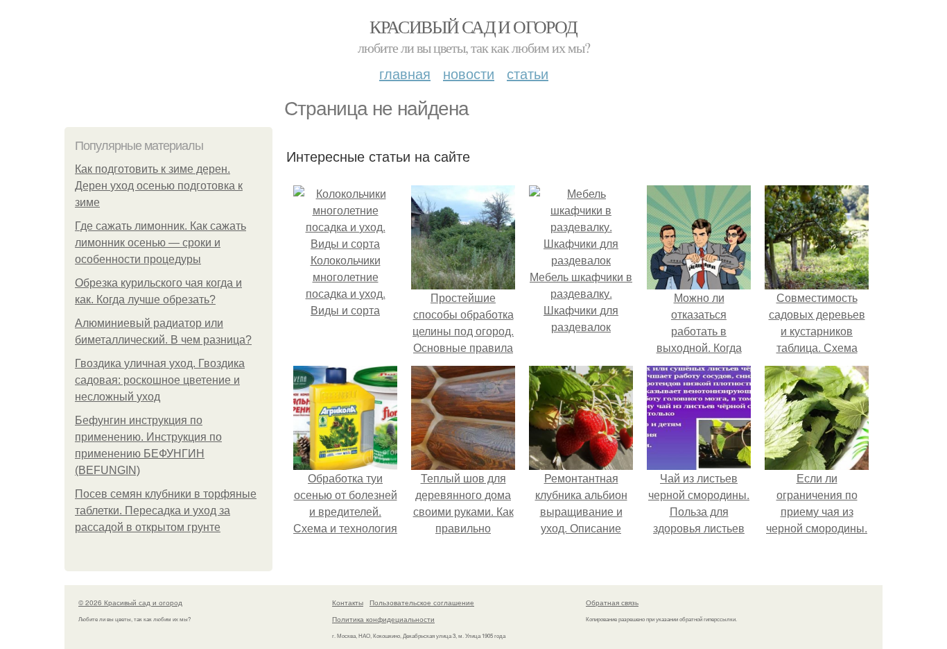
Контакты (347, 602)
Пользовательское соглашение (422, 602)
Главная (405, 73)
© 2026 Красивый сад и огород (130, 602)
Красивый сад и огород (473, 26)
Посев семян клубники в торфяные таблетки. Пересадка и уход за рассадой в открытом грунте (166, 510)
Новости (468, 73)
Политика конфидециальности (383, 619)
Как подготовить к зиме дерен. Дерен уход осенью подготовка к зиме (159, 185)
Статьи (527, 73)
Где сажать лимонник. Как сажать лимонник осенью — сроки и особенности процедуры (160, 242)
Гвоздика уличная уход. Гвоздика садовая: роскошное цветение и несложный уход (160, 380)
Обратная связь (612, 602)
